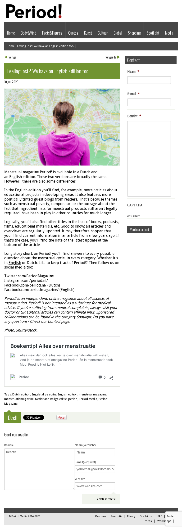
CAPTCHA (134, 205)
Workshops (164, 521)
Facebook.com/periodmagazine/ (31, 289)
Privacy (131, 516)
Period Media (88, 399)
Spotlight (153, 33)
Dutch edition (21, 394)
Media (169, 33)
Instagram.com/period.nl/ (26, 280)
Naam (133, 71)
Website (80, 479)
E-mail (133, 94)
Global (118, 33)
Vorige (12, 56)
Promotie (116, 516)
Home (11, 33)
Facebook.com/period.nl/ (25, 285)
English (15, 177)
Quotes (73, 33)
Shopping (134, 33)
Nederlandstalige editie (51, 399)
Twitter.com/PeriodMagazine (29, 276)
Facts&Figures (52, 33)
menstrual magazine (92, 394)
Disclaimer (146, 516)
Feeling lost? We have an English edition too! (45, 46)
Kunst (88, 33)
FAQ (160, 516)
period (72, 399)
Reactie (9, 445)
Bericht (134, 116)
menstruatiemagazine (19, 399)
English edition (67, 394)
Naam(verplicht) (85, 445)
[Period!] (33, 17)
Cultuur (103, 33)
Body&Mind (28, 33)
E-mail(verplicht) (85, 462)
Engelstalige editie (44, 394)
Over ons (100, 516)
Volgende (110, 56)
